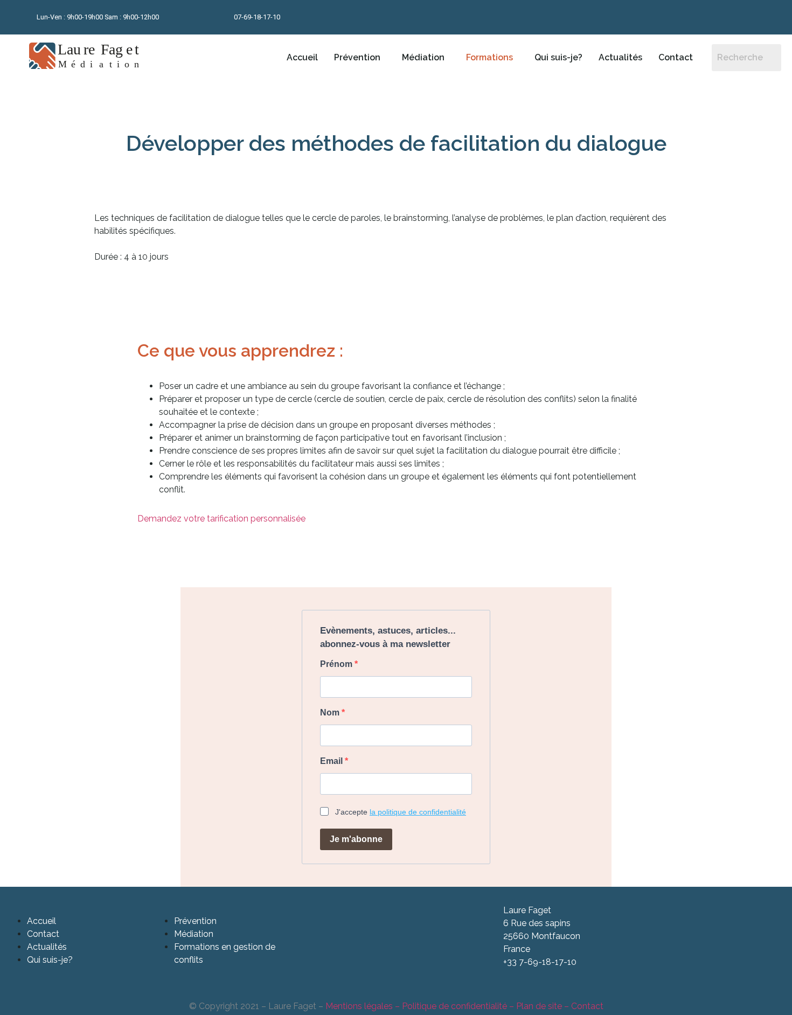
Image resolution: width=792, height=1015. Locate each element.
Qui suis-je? (558, 57)
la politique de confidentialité (418, 812)
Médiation (423, 57)
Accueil (302, 57)
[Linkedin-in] (706, 17)
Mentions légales (359, 1006)
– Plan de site (534, 1006)
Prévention (357, 57)
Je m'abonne (356, 839)
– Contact (582, 1006)
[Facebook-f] (680, 17)
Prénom (337, 664)
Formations (489, 57)
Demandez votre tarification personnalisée (221, 518)
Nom (331, 712)
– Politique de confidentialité (450, 1006)
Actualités (620, 57)
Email (332, 761)
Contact (675, 57)
